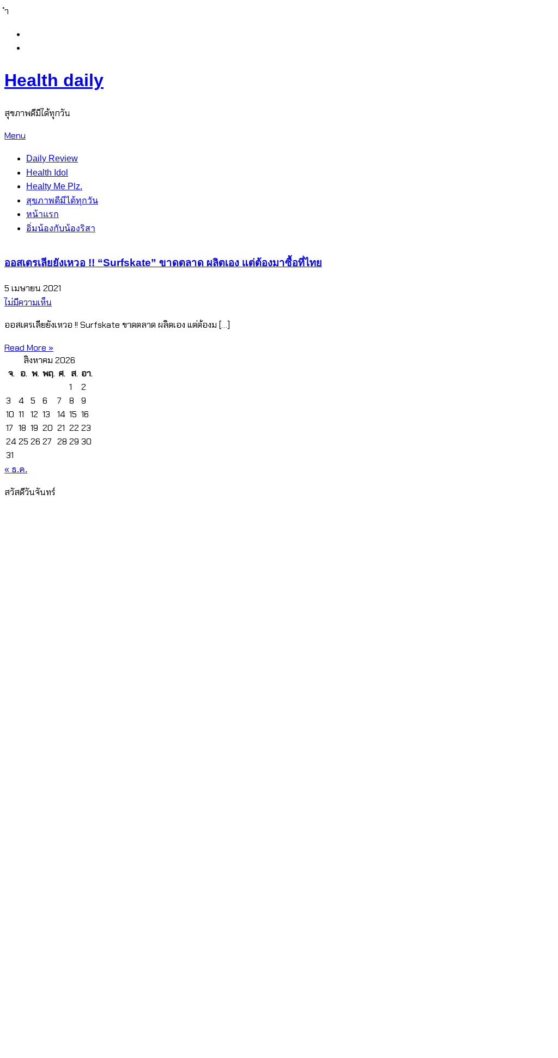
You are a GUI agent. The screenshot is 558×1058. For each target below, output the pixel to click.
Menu (15, 135)
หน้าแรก (42, 214)
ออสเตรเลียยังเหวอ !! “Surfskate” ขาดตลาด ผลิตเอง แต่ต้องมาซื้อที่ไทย (163, 262)
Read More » (28, 347)
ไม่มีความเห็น (28, 302)
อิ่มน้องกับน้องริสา (60, 228)
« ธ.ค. (15, 469)
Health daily (54, 80)
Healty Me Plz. (54, 186)
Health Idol (47, 172)
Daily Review (52, 158)
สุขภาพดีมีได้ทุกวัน (62, 200)
